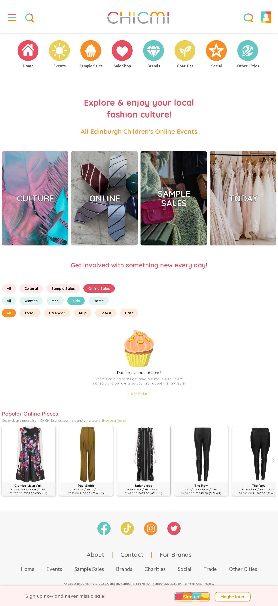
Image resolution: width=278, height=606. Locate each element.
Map (83, 313)
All (9, 288)
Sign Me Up (139, 394)
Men (55, 300)
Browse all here (113, 420)
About (95, 554)
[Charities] (185, 50)
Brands (124, 569)
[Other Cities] (248, 50)
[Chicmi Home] (28, 50)
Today (30, 313)
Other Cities (243, 569)
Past (129, 313)
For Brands (175, 554)
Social (185, 569)
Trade (210, 569)
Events (54, 569)
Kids (76, 300)
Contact (132, 554)
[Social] (216, 50)
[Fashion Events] (59, 50)
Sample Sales (63, 288)
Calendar (57, 313)
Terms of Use (192, 583)
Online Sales (99, 288)
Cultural (31, 288)
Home (98, 300)
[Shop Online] (122, 50)
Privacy (208, 583)
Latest (106, 313)
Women (31, 300)
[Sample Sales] (91, 50)
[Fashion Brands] (154, 50)
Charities (155, 569)
